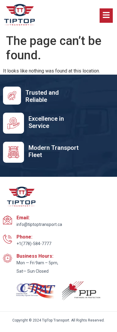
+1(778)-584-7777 (33, 243)
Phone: (24, 237)
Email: (23, 218)
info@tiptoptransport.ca (39, 224)
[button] (106, 15)
